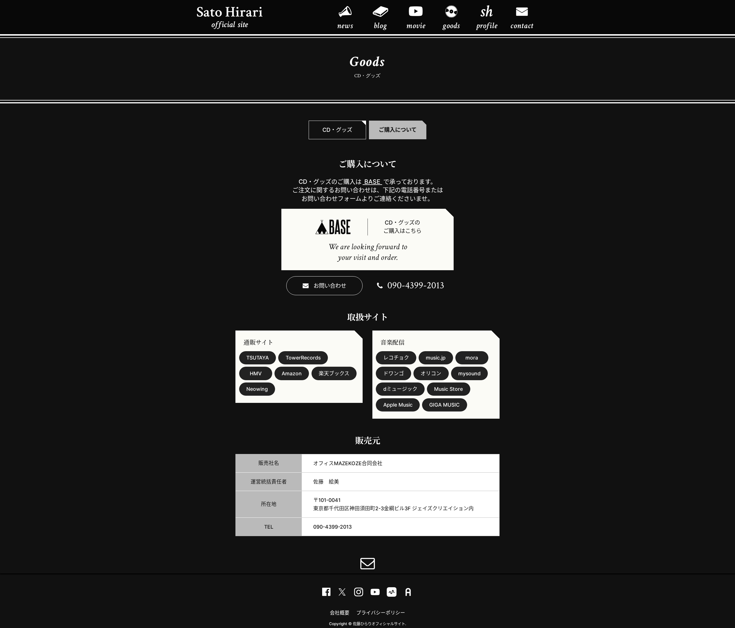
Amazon (292, 373)
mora (471, 358)
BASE (372, 181)
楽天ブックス (334, 373)
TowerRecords (303, 358)
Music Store (448, 389)
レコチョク (396, 358)
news (345, 25)
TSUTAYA (257, 358)
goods (451, 25)
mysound (469, 373)
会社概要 (339, 613)
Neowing (257, 389)
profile (487, 25)
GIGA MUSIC (444, 405)
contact (521, 25)
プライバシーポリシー (380, 613)
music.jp (436, 358)
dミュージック (400, 389)
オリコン (431, 373)
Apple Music (398, 405)
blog (380, 25)
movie (415, 25)
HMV (256, 373)
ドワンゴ (393, 373)
